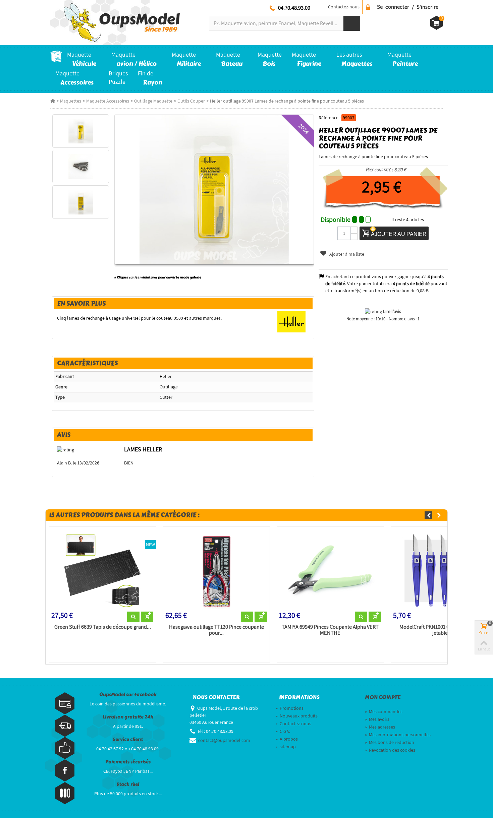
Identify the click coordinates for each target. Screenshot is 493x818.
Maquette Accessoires (107, 101)
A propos (287, 739)
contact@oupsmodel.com (224, 740)
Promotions (290, 708)
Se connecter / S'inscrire (407, 6)
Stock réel (127, 784)
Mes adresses (380, 727)
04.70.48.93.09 (294, 7)
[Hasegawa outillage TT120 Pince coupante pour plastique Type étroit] (216, 570)
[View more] (133, 617)
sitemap (286, 747)
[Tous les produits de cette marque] (292, 321)
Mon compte (382, 697)
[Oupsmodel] (115, 22)
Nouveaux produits (297, 716)
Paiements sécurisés (128, 761)
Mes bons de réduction (389, 742)
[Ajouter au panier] (147, 617)
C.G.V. (283, 731)
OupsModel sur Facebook (128, 694)
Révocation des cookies (390, 750)
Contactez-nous (344, 7)
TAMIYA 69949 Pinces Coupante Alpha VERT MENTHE (330, 630)
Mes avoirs (377, 719)
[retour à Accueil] (52, 101)
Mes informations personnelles (398, 735)
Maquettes (70, 101)
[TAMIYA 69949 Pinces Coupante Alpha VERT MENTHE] (330, 570)
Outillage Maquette (153, 101)
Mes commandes (383, 711)
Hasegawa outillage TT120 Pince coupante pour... (216, 630)
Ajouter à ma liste (346, 254)
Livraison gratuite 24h (128, 716)
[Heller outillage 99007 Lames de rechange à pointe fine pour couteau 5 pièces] (80, 131)
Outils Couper (191, 101)
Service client (128, 739)
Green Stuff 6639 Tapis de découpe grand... (102, 627)
